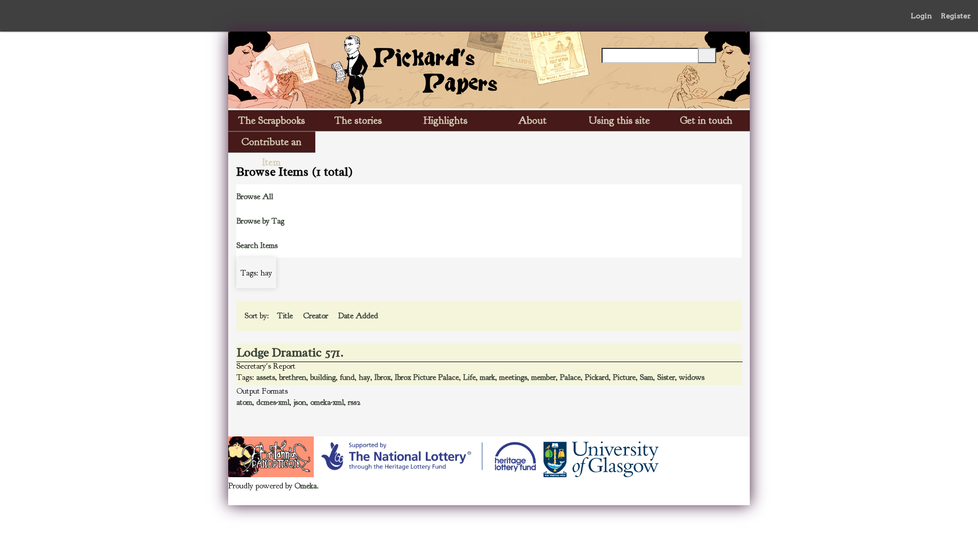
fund (347, 377)
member (543, 377)
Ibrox (382, 377)
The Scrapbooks (271, 120)
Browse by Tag (260, 221)
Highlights (446, 120)
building (323, 377)
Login (921, 16)
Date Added (359, 316)
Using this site (619, 120)
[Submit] (707, 55)
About (532, 120)
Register (956, 16)
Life (469, 377)
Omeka (305, 486)
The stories (358, 120)
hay (364, 377)
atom (244, 402)
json (299, 402)
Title (286, 316)
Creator (316, 316)
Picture (624, 377)
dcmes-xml (272, 402)
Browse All (254, 196)
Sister (666, 377)
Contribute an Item (271, 143)
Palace (570, 377)
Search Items (257, 245)
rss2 (354, 402)
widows (691, 377)
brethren (292, 377)
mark (487, 377)
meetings (513, 377)
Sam (646, 377)
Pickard (597, 377)
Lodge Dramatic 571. (290, 352)
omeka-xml (327, 402)
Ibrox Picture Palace (427, 377)
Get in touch (706, 120)
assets (265, 377)
